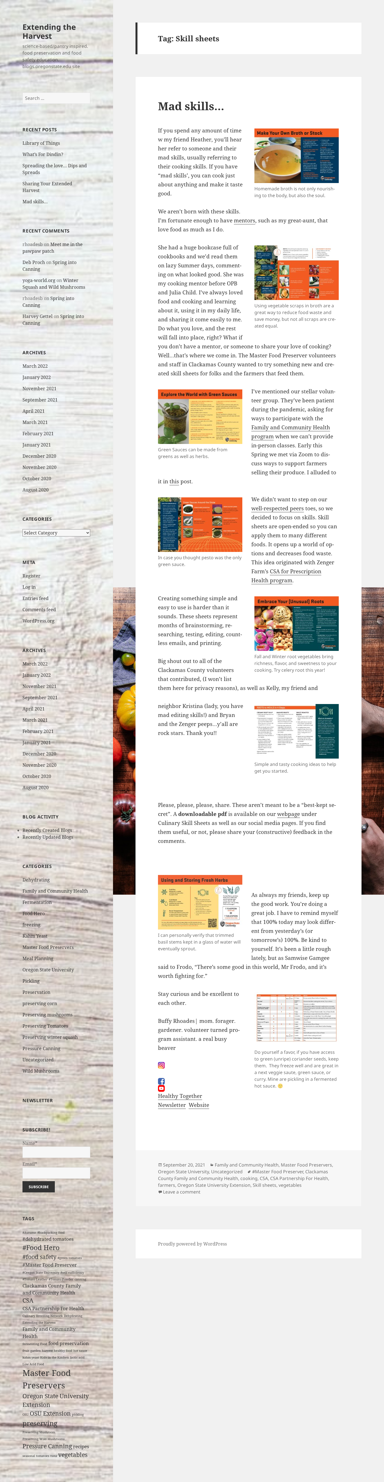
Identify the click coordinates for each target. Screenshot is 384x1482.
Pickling (31, 981)
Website (199, 1105)
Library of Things (41, 143)
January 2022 (36, 377)
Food (43, 1344)
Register (31, 576)
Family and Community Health (55, 891)
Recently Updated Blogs (47, 837)
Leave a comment (181, 1192)
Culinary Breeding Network (42, 1316)
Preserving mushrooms (47, 1015)
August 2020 (35, 490)
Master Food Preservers (48, 947)
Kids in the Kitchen (54, 1357)
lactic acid (77, 1357)
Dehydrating (36, 880)
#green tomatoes (70, 1258)
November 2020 (39, 467)
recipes (81, 1446)
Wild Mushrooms (40, 1071)
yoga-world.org (38, 280)
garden (35, 1351)
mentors (244, 220)
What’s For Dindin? (42, 154)
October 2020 (36, 478)
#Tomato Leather (35, 1279)
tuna (53, 1456)
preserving (39, 1423)
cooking (248, 1178)
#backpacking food (51, 1233)
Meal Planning (37, 958)
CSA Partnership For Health (53, 1308)
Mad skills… (35, 201)
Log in (29, 587)
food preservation (68, 1343)
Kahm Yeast (35, 936)
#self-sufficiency (72, 1273)
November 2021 (39, 388)
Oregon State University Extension (213, 1185)
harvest (47, 1351)
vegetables (72, 1455)
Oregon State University (48, 970)
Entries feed (35, 598)
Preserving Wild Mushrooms (43, 1439)
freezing (31, 925)
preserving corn (39, 1003)
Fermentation (37, 902)
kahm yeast (30, 1357)
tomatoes (42, 1456)
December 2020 (39, 456)
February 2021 (38, 433)
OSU (25, 1414)
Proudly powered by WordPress (192, 1244)
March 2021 (35, 422)
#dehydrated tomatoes (48, 1239)
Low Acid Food (33, 1364)
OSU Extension (50, 1413)
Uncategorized (38, 1060)
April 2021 (33, 411)
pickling (78, 1414)
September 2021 (40, 400)
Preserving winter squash (50, 1037)
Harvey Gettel (37, 316)
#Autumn (29, 1233)
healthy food (63, 1351)
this (174, 481)
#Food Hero (41, 1247)
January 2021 (36, 445)
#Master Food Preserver (49, 1265)
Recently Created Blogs (47, 830)
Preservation (36, 992)
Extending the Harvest (49, 31)
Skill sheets (264, 1185)
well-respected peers (277, 508)
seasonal (28, 1456)
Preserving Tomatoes (45, 1026)
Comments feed (39, 609)
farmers (166, 1185)
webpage (288, 814)
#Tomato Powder (61, 1279)
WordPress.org (38, 621)
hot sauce (80, 1351)
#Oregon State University (40, 1273)
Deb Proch (33, 262)
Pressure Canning (41, 1048)
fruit (25, 1351)
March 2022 (35, 366)
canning (80, 1279)
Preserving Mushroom (38, 1432)
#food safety (39, 1257)
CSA (27, 1300)
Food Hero (33, 913)
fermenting (30, 1344)
